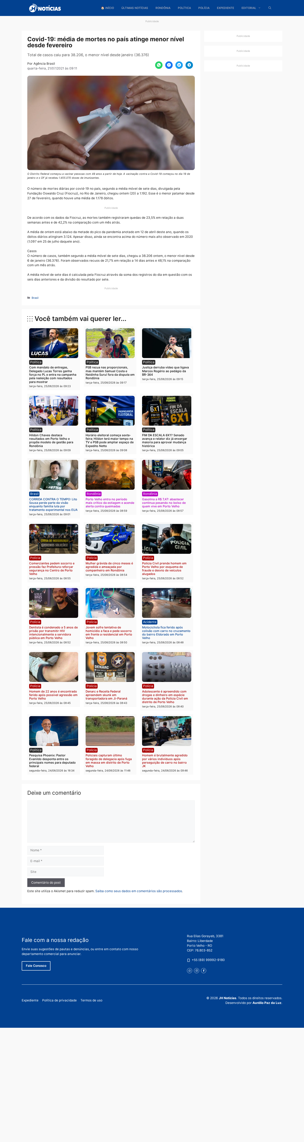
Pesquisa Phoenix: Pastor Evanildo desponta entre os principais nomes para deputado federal (52, 760)
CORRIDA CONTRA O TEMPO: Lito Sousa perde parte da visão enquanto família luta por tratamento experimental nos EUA (53, 504)
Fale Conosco (36, 966)
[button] (270, 8)
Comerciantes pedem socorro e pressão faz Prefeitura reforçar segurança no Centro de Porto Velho (51, 568)
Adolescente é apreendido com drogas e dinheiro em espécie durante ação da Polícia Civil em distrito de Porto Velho (165, 697)
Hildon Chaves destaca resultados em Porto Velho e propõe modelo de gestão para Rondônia (51, 440)
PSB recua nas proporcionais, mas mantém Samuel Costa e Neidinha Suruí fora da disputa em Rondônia (110, 373)
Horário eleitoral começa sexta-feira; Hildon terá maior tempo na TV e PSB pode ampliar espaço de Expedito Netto (110, 440)
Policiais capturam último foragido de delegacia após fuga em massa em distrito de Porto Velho (109, 760)
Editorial (249, 8)
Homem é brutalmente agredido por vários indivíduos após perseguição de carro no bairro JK (165, 760)
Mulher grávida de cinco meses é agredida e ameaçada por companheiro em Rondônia (109, 566)
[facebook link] (203, 970)
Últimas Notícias (134, 8)
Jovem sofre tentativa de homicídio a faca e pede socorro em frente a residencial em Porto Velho (109, 633)
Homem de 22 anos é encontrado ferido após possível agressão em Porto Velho (53, 695)
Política (184, 8)
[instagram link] (196, 970)
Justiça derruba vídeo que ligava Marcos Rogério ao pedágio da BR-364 (165, 371)
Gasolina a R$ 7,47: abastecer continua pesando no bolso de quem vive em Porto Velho (164, 502)
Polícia (203, 8)
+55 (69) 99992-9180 (208, 960)
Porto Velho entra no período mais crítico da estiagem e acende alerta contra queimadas (110, 502)
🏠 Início (107, 8)
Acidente (150, 622)
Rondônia (163, 8)
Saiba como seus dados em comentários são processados (138, 891)
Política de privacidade (59, 1000)
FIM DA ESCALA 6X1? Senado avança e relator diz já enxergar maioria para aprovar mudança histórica (164, 440)
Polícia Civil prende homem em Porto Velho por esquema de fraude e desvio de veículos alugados (164, 568)
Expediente (225, 8)
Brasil (35, 297)
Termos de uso (91, 1000)
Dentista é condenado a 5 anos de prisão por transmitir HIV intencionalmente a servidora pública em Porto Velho (53, 633)
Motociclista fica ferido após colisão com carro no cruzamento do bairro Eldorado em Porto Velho (166, 633)
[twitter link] (189, 970)
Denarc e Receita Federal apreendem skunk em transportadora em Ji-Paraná (106, 695)
